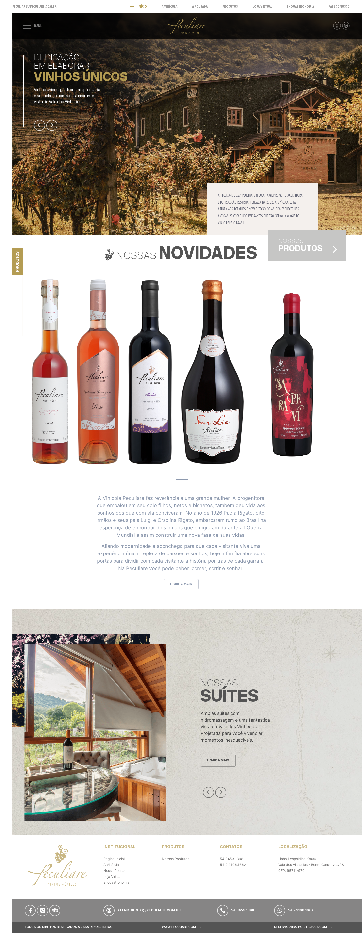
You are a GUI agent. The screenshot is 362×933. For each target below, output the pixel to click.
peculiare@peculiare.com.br (34, 6)
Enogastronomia (116, 882)
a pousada (200, 6)
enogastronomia (300, 6)
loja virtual (262, 6)
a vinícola (169, 6)
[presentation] (39, 125)
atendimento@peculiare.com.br (149, 910)
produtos (230, 6)
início (142, 6)
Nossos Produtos (175, 859)
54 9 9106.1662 (233, 865)
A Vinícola (111, 865)
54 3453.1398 (231, 859)
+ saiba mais (180, 584)
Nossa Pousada (116, 870)
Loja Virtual (112, 876)
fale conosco (339, 6)
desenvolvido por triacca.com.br (303, 927)
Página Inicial (114, 859)
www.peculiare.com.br (181, 927)
